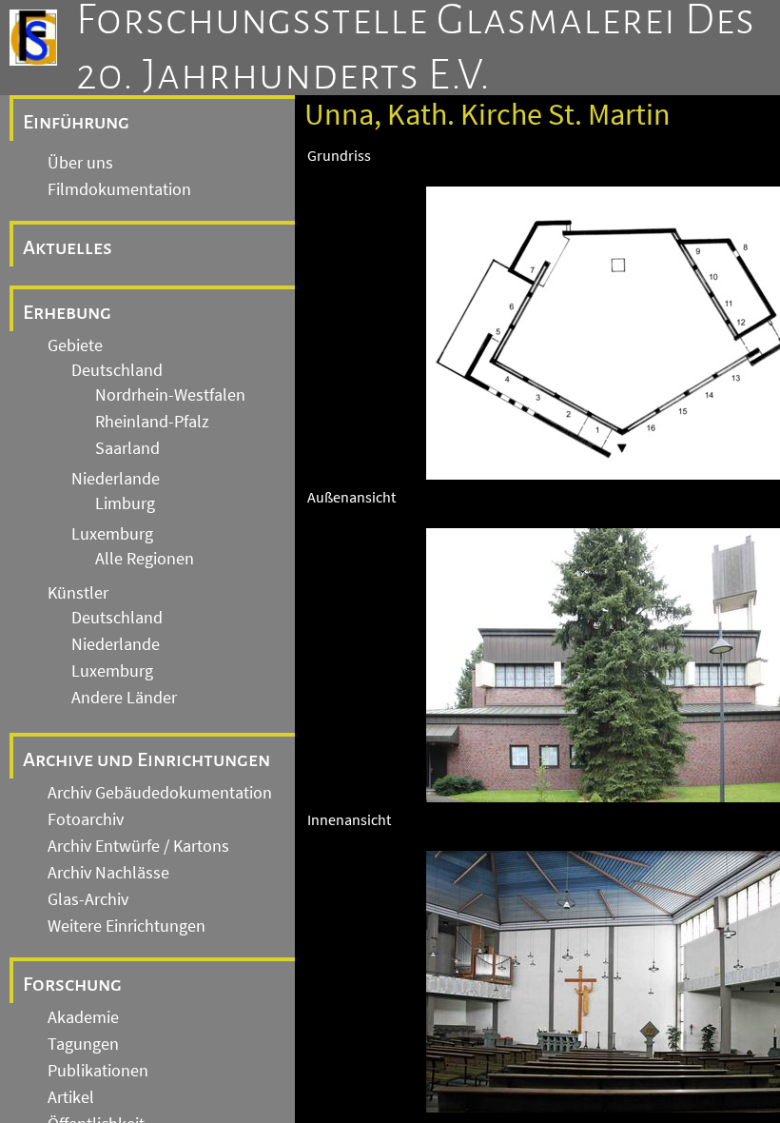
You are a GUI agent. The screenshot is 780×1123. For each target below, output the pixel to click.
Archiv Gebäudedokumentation (160, 792)
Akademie (83, 1017)
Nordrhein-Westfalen (170, 394)
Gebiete (75, 345)
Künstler (78, 592)
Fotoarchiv (86, 819)
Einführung (76, 121)
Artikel (71, 1097)
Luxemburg (112, 533)
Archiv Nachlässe (108, 872)
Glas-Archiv (88, 899)
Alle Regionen (144, 558)
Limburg (125, 503)
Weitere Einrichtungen (126, 926)
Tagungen (83, 1044)
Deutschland (117, 370)
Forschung (72, 984)
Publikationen (98, 1070)
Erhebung (67, 312)
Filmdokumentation (119, 189)
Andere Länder (124, 697)
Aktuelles (67, 247)
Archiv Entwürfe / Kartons (138, 846)
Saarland (127, 448)
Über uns (80, 162)
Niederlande (115, 478)
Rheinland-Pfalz (152, 421)
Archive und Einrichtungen (146, 759)
